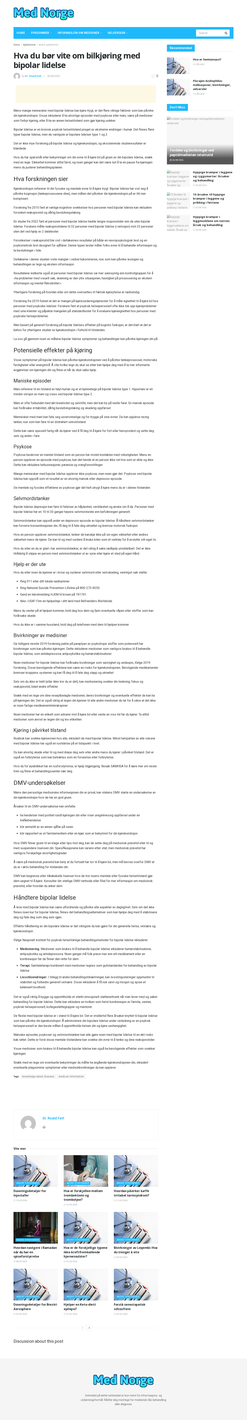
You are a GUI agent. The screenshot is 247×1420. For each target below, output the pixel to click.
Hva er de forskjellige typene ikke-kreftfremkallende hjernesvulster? (85, 1252)
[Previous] (82, 1328)
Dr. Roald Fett (33, 76)
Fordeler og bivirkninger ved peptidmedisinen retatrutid (192, 152)
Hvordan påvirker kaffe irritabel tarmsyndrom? (131, 1193)
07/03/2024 (71, 1261)
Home (21, 32)
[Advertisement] (161, 13)
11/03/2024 (121, 1200)
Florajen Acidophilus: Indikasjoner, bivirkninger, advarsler (212, 85)
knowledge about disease (38, 1076)
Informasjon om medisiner (78, 32)
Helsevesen (116, 32)
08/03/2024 (21, 1261)
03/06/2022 (53, 76)
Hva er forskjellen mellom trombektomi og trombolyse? (83, 1195)
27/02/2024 (71, 1314)
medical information (71, 1076)
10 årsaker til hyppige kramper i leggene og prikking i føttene (209, 198)
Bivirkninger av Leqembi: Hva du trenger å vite (135, 1250)
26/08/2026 (177, 160)
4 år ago (200, 94)
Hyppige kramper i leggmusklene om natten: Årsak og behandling (211, 221)
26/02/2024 (121, 1314)
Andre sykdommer (48, 44)
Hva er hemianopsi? (207, 59)
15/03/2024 (21, 1200)
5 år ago (200, 64)
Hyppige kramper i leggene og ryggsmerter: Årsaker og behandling (212, 176)
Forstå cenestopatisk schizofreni (129, 1306)
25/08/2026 (200, 185)
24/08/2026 (200, 230)
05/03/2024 (121, 1257)
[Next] (89, 1328)
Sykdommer (40, 32)
